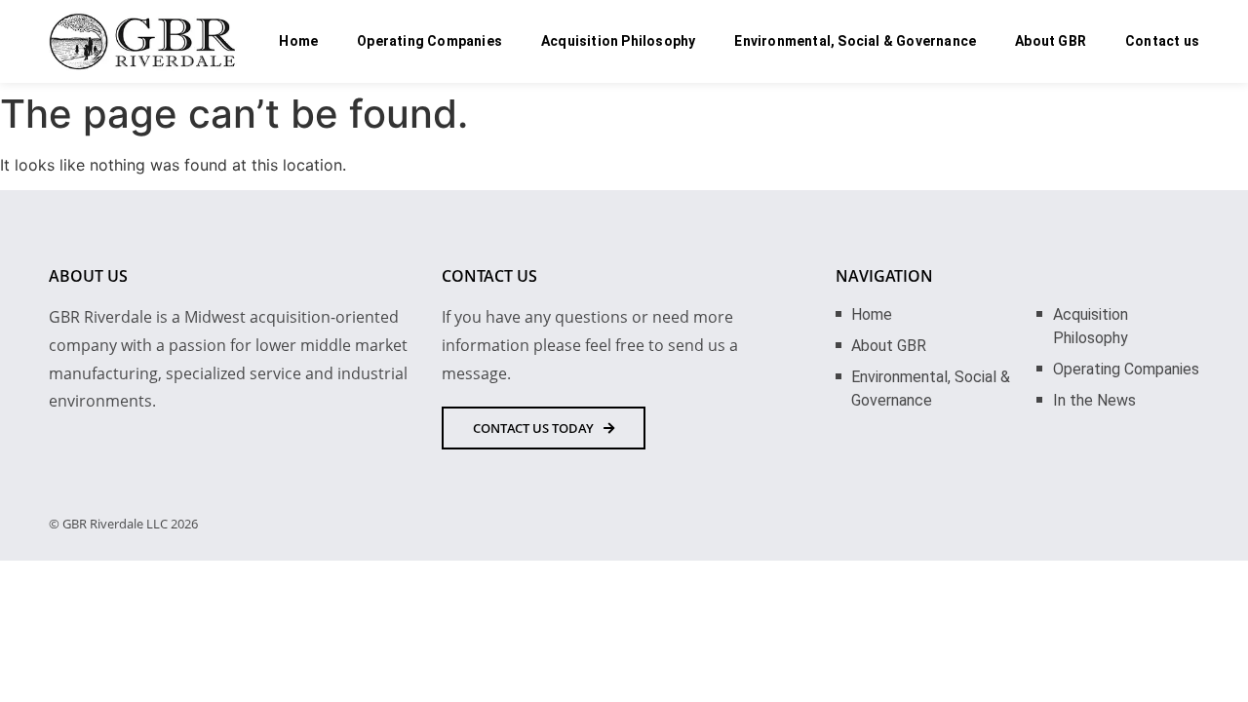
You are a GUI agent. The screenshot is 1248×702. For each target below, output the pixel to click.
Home (298, 41)
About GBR (1050, 41)
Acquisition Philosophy (618, 41)
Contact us (1162, 41)
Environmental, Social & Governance (855, 41)
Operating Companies (429, 41)
